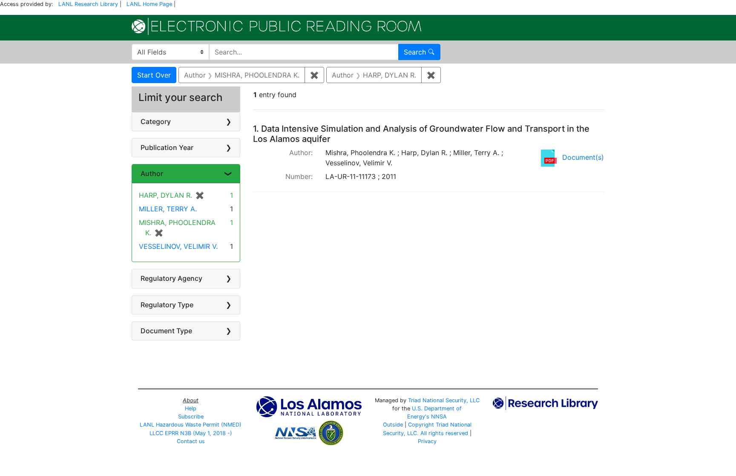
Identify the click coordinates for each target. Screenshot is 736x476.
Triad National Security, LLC (444, 400)
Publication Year (167, 147)
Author (152, 173)
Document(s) (583, 157)
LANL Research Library (88, 4)
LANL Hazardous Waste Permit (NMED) (191, 424)
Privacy (427, 441)
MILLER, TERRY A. (168, 209)
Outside (393, 424)
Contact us (191, 441)
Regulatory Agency (171, 278)
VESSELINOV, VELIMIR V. (178, 246)
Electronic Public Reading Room (276, 26)
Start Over (154, 75)
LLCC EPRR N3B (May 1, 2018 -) (191, 433)
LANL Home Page (149, 4)
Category (156, 121)
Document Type (166, 330)
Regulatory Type (167, 304)
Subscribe (191, 416)
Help (190, 408)
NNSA (439, 416)
